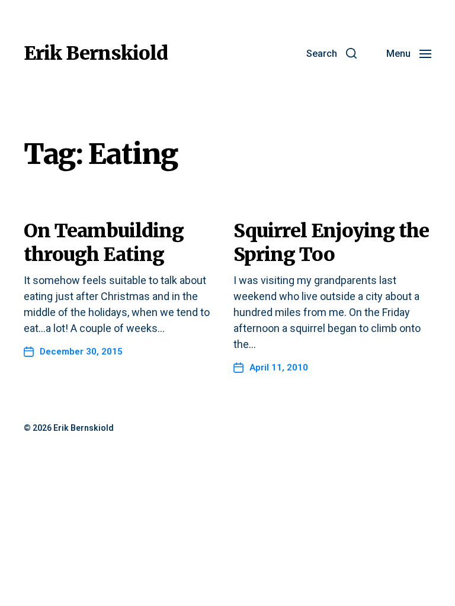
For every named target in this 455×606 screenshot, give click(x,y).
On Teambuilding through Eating (104, 242)
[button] (331, 53)
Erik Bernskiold (96, 53)
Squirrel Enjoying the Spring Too (331, 242)
